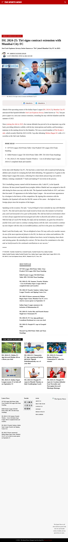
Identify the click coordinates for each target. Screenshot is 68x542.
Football (12, 251)
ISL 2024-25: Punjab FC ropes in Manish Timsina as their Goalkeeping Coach (33, 382)
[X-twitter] (27, 402)
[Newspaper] (29, 408)
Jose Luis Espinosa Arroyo (15, 256)
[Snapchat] (31, 405)
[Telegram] (27, 408)
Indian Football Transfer (8, 254)
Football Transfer (27, 251)
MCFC (24, 256)
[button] (3, 2)
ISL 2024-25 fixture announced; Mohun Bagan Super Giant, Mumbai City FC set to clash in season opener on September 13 (33, 299)
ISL (59, 254)
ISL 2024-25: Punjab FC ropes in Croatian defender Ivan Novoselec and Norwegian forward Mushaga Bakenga (56, 384)
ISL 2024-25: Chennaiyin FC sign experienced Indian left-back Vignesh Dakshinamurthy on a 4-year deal (33, 359)
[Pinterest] (31, 402)
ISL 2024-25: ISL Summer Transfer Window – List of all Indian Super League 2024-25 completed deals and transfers (33, 284)
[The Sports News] (13, 2)
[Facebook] (25, 402)
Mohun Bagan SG (51, 133)
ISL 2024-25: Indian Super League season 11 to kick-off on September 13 (11, 382)
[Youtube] (29, 402)
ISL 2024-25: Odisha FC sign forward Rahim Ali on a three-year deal (11, 357)
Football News (18, 251)
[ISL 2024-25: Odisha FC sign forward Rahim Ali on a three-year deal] (11, 347)
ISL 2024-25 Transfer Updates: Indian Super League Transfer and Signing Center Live (11, 427)
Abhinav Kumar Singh (18, 53)
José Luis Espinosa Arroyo (34, 113)
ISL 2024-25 (47, 110)
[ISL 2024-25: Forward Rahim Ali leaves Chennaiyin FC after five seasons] (56, 347)
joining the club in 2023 (15, 124)
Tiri (57, 113)
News (37, 256)
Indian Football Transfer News (23, 254)
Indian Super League (37, 254)
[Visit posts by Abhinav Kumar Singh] (4, 54)
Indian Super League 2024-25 (12, 36)
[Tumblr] (29, 405)
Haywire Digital (48, 540)
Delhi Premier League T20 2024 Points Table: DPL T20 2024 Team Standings (34, 155)
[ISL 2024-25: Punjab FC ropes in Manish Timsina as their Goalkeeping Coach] (34, 372)
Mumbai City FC (59, 110)
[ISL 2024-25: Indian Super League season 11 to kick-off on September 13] (11, 372)
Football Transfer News (38, 251)
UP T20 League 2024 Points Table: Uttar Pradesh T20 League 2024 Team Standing (11, 403)
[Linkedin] (27, 405)
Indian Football (48, 251)
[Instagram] (25, 405)
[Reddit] (25, 408)
